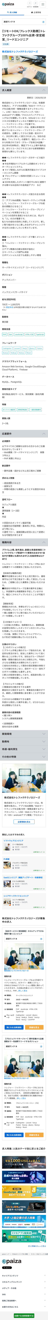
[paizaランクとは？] (43, 21)
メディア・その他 (9, 1288)
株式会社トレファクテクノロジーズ (20, 51)
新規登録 (35, 7)
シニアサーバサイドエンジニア (16, 896)
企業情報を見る (24, 822)
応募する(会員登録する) (24, 1315)
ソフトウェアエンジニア (13, 840)
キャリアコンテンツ (10, 1275)
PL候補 (6, 859)
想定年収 (9, 307)
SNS (4, 1294)
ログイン (29, 7)
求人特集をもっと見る (37, 1246)
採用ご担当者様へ (9, 1300)
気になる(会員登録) (14, 1027)
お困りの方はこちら (10, 1307)
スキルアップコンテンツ (12, 1282)
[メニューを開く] (43, 4)
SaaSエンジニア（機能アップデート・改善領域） (24, 877)
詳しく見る (22, 990)
